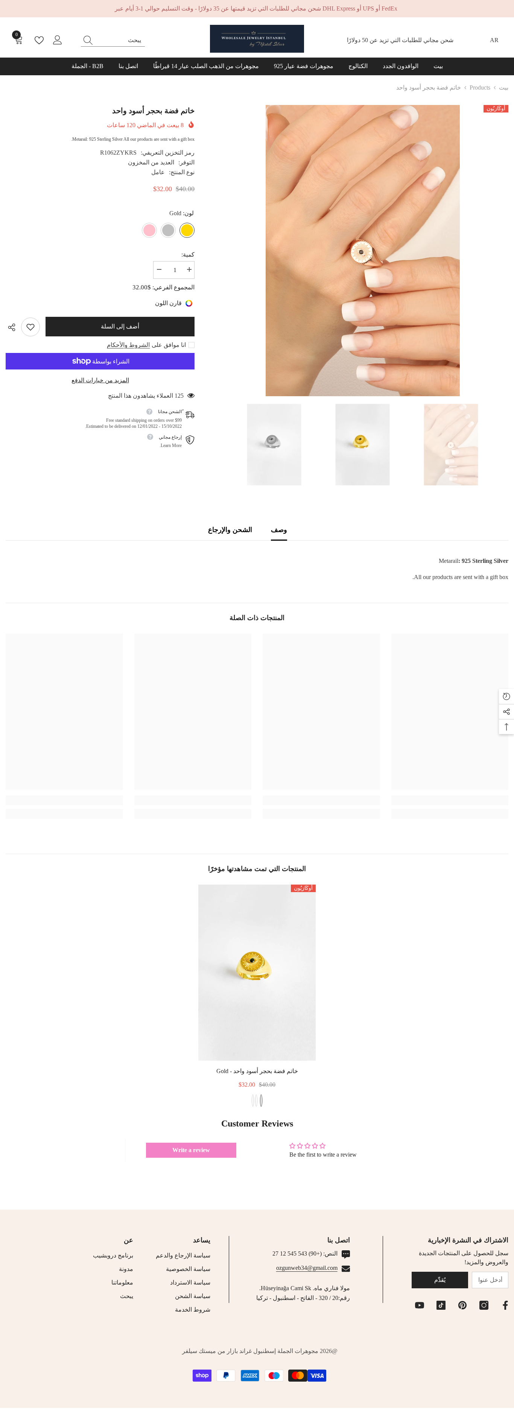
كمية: (188, 254)
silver (256, 1101)
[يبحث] (113, 40)
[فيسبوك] (505, 1305)
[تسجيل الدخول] (57, 40)
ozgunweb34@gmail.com (307, 1268)
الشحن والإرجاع (230, 530)
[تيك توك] (441, 1305)
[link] (30, 327)
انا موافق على (169, 345)
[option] (362, 250)
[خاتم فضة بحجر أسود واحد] (257, 973)
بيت (503, 87)
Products (480, 87)
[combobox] (120, 40)
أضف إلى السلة (120, 326)
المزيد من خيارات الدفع (100, 380)
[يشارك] (13, 327)
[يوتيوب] (419, 1305)
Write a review (191, 1150)
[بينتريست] (462, 1305)
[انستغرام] (484, 1305)
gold (261, 1101)
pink (253, 1101)
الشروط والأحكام (128, 345)
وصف (279, 530)
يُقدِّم (440, 1280)
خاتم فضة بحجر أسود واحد (257, 1071)
